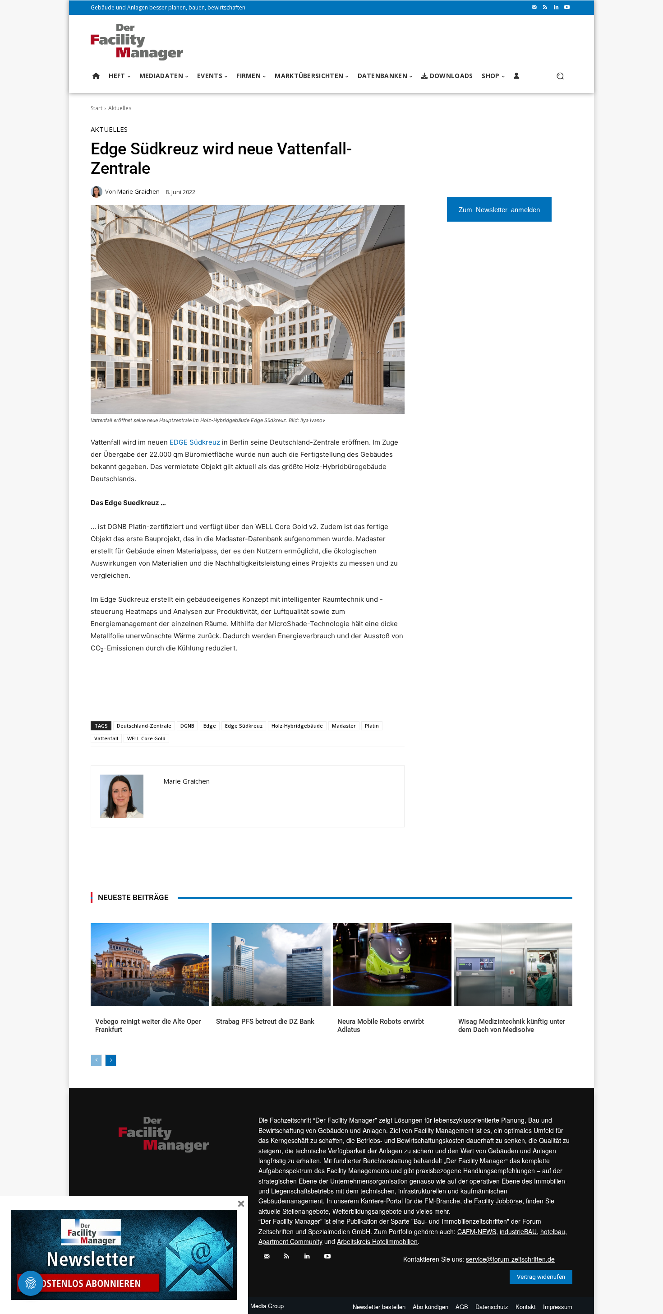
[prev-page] (96, 1060)
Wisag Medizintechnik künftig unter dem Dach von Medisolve (511, 1025)
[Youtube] (567, 7)
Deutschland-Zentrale (144, 725)
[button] (560, 76)
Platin (372, 725)
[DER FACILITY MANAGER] (140, 42)
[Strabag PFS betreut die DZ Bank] (271, 964)
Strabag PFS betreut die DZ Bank (265, 1021)
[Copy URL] (240, 698)
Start (96, 108)
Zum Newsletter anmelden (499, 209)
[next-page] (110, 1060)
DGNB (187, 725)
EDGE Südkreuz (195, 442)
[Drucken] (219, 698)
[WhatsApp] (157, 698)
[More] (261, 698)
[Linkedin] (556, 7)
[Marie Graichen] (98, 192)
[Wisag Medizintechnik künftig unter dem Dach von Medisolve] (513, 964)
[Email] (198, 698)
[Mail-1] (534, 7)
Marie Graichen (138, 192)
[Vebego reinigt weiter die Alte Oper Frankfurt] (150, 964)
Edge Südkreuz (243, 725)
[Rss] (545, 7)
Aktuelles (119, 108)
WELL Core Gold (146, 738)
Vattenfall (106, 738)
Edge (209, 725)
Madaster (344, 725)
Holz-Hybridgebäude (297, 725)
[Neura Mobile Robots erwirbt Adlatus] (392, 964)
